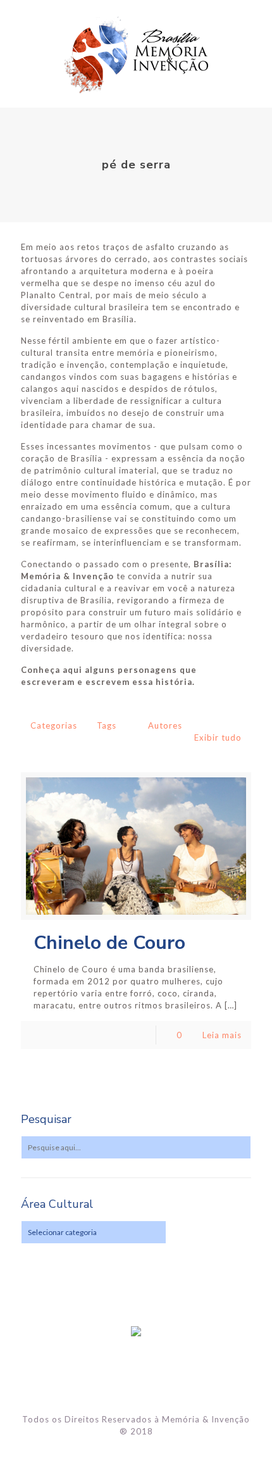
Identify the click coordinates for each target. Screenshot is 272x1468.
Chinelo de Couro (109, 943)
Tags (106, 725)
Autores (165, 725)
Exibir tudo (218, 737)
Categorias (53, 725)
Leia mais (222, 1035)
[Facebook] (136, 1449)
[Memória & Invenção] (136, 53)
